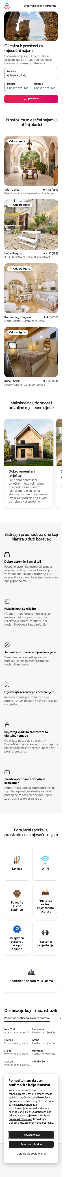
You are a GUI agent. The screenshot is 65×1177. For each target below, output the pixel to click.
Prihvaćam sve (31, 1135)
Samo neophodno (31, 1144)
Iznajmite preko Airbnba (39, 6)
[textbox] (17, 88)
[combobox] (31, 75)
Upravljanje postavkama (31, 1153)
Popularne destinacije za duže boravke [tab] (27, 1018)
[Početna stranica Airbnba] (7, 6)
